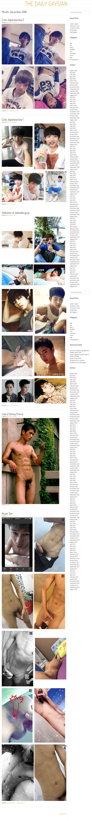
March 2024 (73, 130)
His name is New (75, 28)
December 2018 (74, 255)
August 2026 (73, 70)
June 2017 (73, 270)
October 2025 (74, 91)
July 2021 (72, 196)
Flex (80, 352)
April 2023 (73, 153)
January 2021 (73, 206)
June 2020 (73, 220)
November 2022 (74, 163)
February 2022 (74, 181)
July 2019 (72, 241)
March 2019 (73, 249)
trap (71, 57)
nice (7, 111)
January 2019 (73, 253)
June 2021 (73, 198)
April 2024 (73, 128)
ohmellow (73, 53)
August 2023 (73, 144)
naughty (8, 505)
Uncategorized (74, 59)
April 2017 (73, 272)
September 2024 (75, 118)
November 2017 (74, 262)
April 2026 (73, 79)
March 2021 (73, 202)
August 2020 (73, 216)
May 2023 (73, 151)
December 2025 (74, 87)
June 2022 (73, 173)
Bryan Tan (7, 513)
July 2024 (72, 122)
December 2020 (74, 208)
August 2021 (73, 194)
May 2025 (73, 101)
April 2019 (73, 247)
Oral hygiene (73, 32)
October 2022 (74, 165)
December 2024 (74, 112)
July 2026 (72, 72)
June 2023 (73, 149)
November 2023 (74, 138)
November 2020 (74, 210)
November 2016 (74, 280)
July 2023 (72, 146)
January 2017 (73, 276)
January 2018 (73, 257)
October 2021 (74, 190)
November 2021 (74, 188)
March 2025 (73, 105)
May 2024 (73, 126)
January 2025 (73, 109)
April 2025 (73, 103)
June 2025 (73, 99)
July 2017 (72, 268)
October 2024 (74, 116)
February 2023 (74, 157)
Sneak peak (73, 30)
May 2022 (73, 175)
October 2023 (74, 140)
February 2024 (74, 132)
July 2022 (72, 171)
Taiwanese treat (74, 26)
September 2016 (75, 284)
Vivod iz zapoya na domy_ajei (78, 354)
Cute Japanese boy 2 (13, 20)
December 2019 (74, 231)
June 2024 (73, 124)
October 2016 (74, 282)
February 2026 (74, 83)
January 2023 (73, 159)
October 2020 (74, 212)
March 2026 (73, 81)
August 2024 (73, 120)
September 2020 (75, 214)
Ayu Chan (78, 358)
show (71, 55)
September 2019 (75, 237)
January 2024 (73, 134)
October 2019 (74, 235)
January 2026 (73, 85)
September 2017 (75, 264)
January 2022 (73, 183)
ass (9, 803)
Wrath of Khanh (74, 356)
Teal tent (81, 360)
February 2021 (74, 204)
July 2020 (72, 218)
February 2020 (74, 229)
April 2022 (73, 177)
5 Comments (13, 204)
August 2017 (73, 266)
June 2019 (73, 243)
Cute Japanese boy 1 (12, 119)
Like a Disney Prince (12, 414)
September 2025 (75, 93)
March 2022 (73, 179)
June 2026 (73, 75)
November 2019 (74, 233)
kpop (71, 47)
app (7, 803)
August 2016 (73, 286)
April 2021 (73, 200)
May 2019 (73, 245)
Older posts (62, 814)
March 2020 (73, 227)
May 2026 (73, 77)
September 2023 (75, 142)
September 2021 (75, 192)
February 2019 (74, 251)
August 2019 (73, 239)
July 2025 (72, 97)
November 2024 (74, 114)
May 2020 (73, 223)
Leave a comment (14, 111)
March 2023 (73, 155)
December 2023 (74, 136)
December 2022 (74, 161)
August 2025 (73, 95)
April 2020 (73, 225)
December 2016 (74, 278)
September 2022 (75, 167)
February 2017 (74, 274)
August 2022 (73, 169)
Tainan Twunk (74, 24)
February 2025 (74, 107)
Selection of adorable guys (16, 212)
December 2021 (74, 186)
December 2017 (74, 260)
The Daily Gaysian (46, 3)
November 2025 (74, 89)
